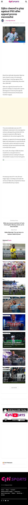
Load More (14, 387)
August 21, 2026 (8, 258)
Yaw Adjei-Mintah (10, 20)
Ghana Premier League (7, 491)
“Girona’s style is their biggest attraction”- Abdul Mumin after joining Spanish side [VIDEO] (13, 323)
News (7, 489)
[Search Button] (26, 1)
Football (13, 489)
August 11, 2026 (8, 364)
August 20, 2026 (8, 275)
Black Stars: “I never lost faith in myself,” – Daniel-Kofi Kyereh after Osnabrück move (14, 360)
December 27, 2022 (7, 23)
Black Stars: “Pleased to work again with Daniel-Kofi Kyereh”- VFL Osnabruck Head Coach (14, 376)
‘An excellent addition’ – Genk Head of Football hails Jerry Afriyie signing (14, 307)
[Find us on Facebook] (3, 501)
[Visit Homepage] (14, 1)
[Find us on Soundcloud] (8, 501)
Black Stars (6, 245)
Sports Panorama (5, 493)
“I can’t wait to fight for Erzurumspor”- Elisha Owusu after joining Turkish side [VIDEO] (13, 288)
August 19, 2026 (8, 293)
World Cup (19, 493)
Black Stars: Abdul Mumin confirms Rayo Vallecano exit (14, 343)
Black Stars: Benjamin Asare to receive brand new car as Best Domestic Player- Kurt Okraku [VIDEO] (13, 270)
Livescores (17, 491)
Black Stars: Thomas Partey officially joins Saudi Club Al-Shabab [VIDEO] (13, 254)
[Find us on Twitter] (1, 501)
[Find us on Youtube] (5, 501)
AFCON (3, 495)
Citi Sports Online (8, 485)
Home (2, 489)
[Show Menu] (2, 1)
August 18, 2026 (8, 328)
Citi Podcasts (8, 463)
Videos (13, 493)
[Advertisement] (14, 60)
